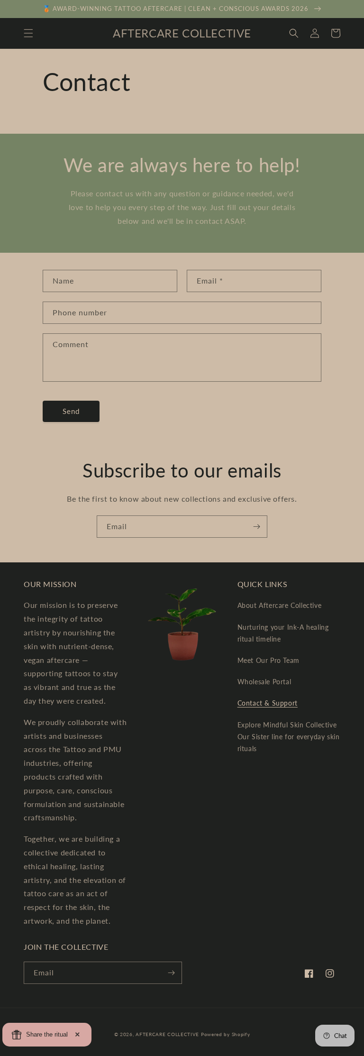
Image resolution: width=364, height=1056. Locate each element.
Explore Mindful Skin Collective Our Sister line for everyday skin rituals (288, 737)
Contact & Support (267, 703)
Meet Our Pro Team (268, 660)
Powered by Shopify (225, 1034)
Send (71, 411)
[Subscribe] (256, 526)
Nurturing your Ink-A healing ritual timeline (283, 633)
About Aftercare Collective (279, 605)
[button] (28, 33)
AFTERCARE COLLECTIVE (167, 1034)
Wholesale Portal (264, 682)
